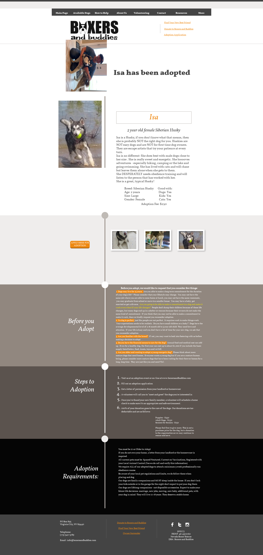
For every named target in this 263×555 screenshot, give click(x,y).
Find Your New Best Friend (131, 528)
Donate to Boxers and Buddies (178, 29)
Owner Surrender (131, 533)
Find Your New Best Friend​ (177, 22)
